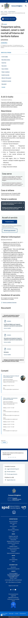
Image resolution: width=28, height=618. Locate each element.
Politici (13, 528)
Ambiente (13, 551)
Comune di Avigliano (16, 6)
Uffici (13, 524)
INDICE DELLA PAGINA (6, 52)
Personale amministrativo (13, 530)
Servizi (5, 11)
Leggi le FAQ (13, 596)
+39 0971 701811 (13, 578)
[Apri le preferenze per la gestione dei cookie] (2, 615)
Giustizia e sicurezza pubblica (13, 548)
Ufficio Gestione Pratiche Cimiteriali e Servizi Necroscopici (11, 376)
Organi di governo (13, 523)
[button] (26, 1)
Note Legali (11, 613)
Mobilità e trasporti (13, 546)
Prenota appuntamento (13, 594)
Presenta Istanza (9, 222)
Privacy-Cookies (4, 613)
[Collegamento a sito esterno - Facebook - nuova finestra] (13, 589)
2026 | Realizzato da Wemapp (14, 617)
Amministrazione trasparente (13, 569)
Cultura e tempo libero (13, 538)
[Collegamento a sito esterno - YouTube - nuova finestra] (15, 589)
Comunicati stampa (13, 559)
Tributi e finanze (13, 550)
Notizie (13, 558)
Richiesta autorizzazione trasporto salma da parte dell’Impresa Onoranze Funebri (12, 208)
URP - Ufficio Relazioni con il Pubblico (13, 582)
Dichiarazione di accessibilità (13, 599)
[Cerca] (25, 5)
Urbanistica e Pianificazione (13, 543)
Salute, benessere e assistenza (13, 553)
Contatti (13, 571)
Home (2, 11)
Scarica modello (7, 328)
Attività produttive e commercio (13, 541)
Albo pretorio (13, 567)
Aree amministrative (13, 521)
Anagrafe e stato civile (13, 536)
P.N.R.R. (13, 601)
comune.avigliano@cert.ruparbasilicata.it (13, 580)
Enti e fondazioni (13, 526)
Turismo (13, 544)
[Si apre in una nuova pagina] (13, 605)
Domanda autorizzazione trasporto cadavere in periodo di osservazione (12, 203)
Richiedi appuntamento (9, 230)
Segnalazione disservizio (13, 597)
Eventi (13, 561)
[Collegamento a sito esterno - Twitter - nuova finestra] (11, 589)
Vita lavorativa (13, 539)
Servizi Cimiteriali (11, 11)
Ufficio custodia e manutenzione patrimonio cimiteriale (10, 398)
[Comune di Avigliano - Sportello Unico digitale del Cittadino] (6, 6)
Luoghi (13, 531)
